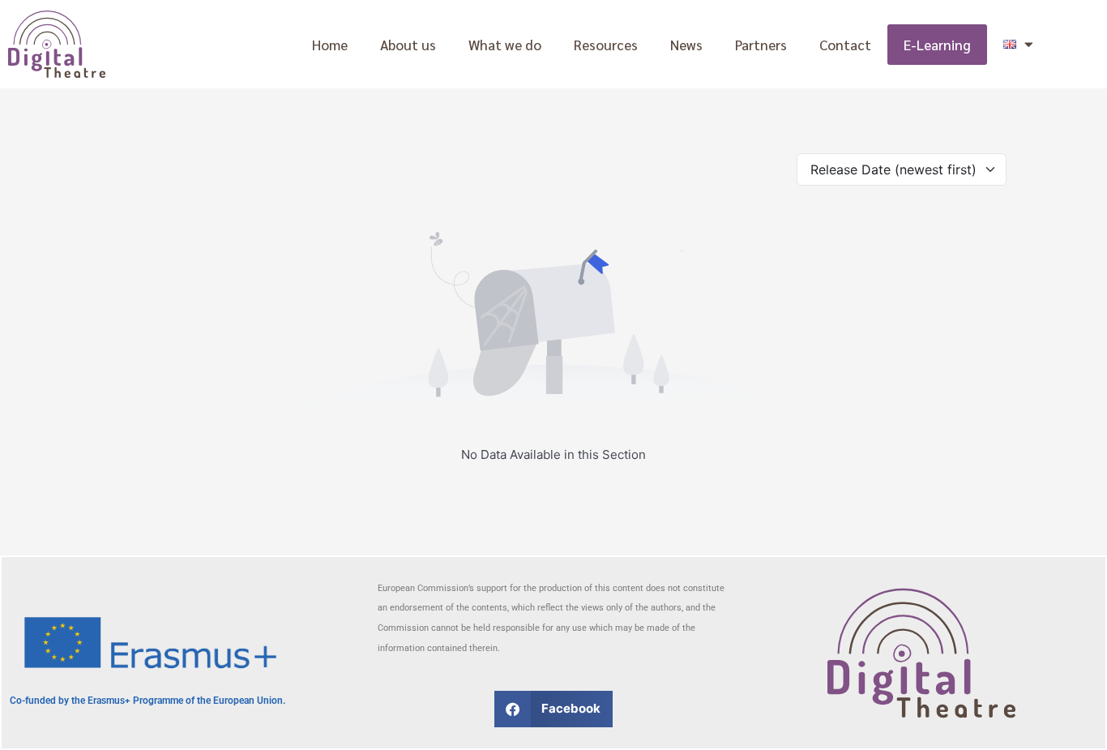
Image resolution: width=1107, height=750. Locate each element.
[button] (553, 709)
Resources (606, 45)
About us (408, 45)
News (686, 45)
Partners (761, 45)
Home (330, 45)
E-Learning (937, 45)
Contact (845, 45)
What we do (504, 45)
